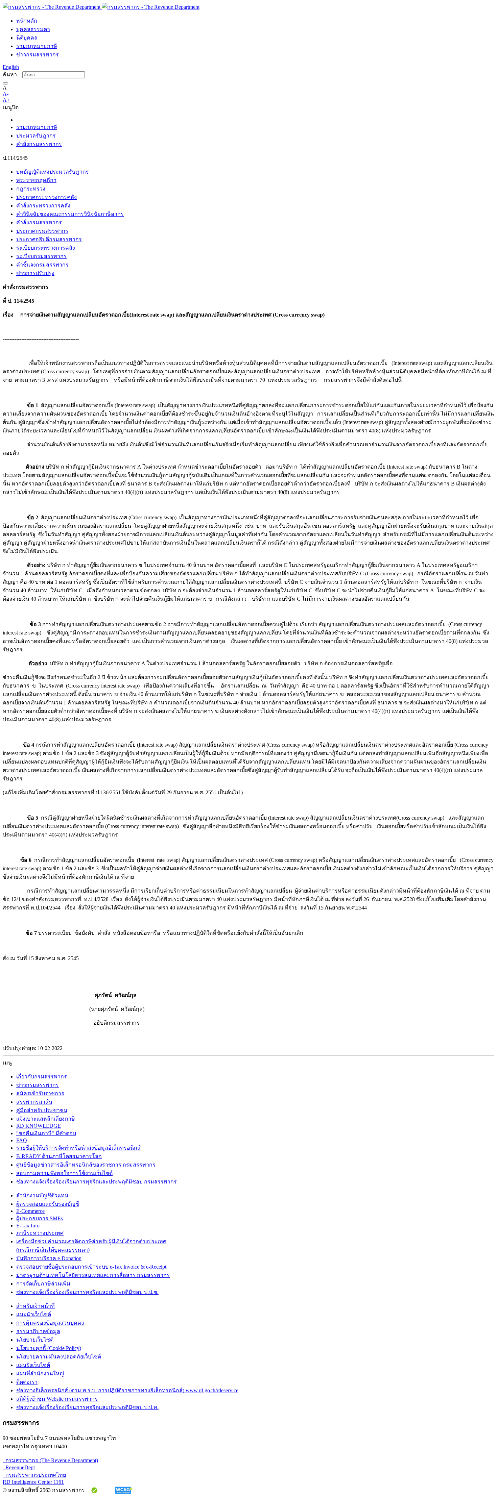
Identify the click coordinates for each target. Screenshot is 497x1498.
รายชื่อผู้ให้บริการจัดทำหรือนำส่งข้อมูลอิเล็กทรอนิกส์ (78, 1148)
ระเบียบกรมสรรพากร (41, 256)
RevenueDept (19, 1467)
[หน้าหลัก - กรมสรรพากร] (101, 7)
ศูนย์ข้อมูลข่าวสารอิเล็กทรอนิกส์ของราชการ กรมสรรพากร (86, 1165)
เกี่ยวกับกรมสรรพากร (41, 1076)
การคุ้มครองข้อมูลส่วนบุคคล (50, 1323)
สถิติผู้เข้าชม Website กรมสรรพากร (57, 1399)
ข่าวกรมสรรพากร (37, 54)
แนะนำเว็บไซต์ (33, 1314)
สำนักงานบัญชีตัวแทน (42, 1195)
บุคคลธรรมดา (33, 29)
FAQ (21, 1140)
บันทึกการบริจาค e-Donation (48, 1258)
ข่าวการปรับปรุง (35, 273)
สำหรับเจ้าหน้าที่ (35, 1306)
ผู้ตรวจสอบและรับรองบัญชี (47, 1204)
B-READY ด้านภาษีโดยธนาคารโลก (59, 1156)
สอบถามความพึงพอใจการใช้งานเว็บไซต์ (64, 1173)
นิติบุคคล (27, 38)
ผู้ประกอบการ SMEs (39, 1218)
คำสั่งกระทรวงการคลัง (43, 205)
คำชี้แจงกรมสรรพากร (42, 265)
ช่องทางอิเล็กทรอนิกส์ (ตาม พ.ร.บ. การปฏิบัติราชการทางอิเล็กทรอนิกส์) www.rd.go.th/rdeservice (127, 1390)
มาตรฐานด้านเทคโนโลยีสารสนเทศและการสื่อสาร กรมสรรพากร (93, 1275)
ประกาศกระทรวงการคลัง (46, 197)
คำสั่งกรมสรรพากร (39, 144)
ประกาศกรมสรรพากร (42, 231)
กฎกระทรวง (30, 189)
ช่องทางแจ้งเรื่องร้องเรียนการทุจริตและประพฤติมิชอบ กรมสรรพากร (96, 1181)
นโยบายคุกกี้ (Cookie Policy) (48, 1348)
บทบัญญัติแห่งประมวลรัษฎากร (52, 172)
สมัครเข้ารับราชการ (40, 1093)
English (11, 67)
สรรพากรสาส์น (34, 1102)
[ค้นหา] (5, 83)
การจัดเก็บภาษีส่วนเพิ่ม (43, 1284)
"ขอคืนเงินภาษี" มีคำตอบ (46, 1133)
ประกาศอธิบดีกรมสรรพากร (49, 239)
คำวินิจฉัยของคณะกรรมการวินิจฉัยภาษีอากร (70, 214)
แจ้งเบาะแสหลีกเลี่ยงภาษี (45, 1119)
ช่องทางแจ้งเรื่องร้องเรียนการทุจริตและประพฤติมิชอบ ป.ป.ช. (87, 1292)
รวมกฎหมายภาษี (36, 46)
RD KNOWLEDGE (38, 1126)
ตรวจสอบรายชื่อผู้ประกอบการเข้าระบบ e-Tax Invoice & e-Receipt (91, 1267)
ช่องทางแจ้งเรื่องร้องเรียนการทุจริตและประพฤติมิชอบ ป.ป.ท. (87, 1407)
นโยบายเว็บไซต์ (34, 1340)
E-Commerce (30, 1211)
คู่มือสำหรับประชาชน (41, 1110)
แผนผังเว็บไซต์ (33, 1365)
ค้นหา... (12, 74)
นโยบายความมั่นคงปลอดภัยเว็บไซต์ (58, 1356)
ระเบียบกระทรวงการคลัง (45, 248)
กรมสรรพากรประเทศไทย (34, 1475)
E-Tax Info (28, 1225)
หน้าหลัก (26, 21)
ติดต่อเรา (27, 1382)
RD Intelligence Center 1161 (33, 1482)
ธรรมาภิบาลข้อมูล (38, 1331)
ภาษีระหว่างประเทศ (40, 1233)
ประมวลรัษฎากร (36, 136)
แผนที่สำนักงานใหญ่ (40, 1373)
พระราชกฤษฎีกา (36, 180)
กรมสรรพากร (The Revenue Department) (50, 1460)
